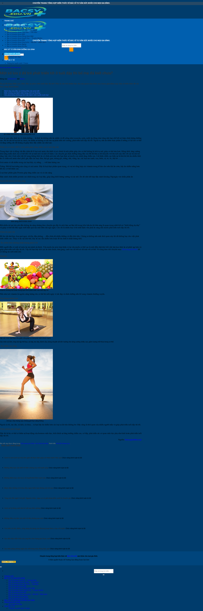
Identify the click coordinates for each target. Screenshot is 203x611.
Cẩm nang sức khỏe (5, 67)
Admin (22, 79)
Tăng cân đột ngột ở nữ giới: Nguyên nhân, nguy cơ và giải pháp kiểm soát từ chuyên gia (37, 498)
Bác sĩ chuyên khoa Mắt (16, 34)
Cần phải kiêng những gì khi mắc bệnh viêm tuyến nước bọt (26, 95)
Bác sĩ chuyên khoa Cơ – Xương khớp (21, 28)
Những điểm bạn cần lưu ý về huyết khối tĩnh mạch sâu (25, 478)
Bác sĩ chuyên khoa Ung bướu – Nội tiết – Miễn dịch (26, 42)
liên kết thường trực (63, 443)
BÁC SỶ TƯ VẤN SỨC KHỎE (14, 25)
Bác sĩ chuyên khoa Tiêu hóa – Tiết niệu (22, 32)
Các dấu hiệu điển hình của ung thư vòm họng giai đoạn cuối (27, 539)
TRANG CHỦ (9, 21)
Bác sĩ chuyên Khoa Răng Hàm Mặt (20, 36)
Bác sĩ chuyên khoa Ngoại (16, 44)
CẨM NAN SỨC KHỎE (12, 54)
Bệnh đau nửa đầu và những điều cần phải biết (21, 91)
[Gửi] (71, 49)
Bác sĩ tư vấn (72, 556)
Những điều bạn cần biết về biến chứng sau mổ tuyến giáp (26, 468)
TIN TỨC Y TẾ (9, 60)
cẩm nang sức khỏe (129, 249)
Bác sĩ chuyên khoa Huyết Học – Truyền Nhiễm (24, 38)
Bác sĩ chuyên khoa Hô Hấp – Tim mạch (22, 30)
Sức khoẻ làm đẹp (14, 57)
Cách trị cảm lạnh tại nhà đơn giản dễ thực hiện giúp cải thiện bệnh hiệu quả (33, 458)
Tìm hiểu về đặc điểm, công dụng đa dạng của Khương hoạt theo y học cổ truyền (34, 528)
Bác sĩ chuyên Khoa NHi (16, 40)
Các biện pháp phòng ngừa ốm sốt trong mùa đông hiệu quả (27, 549)
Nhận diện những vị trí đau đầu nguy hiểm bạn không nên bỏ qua (28, 488)
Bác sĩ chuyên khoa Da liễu (17, 46)
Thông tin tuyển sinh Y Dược (17, 63)
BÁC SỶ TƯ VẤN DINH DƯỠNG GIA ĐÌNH (19, 49)
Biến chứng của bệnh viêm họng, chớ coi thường (22, 93)
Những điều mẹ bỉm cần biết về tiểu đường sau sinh (23, 518)
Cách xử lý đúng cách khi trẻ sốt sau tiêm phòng (22, 508)
